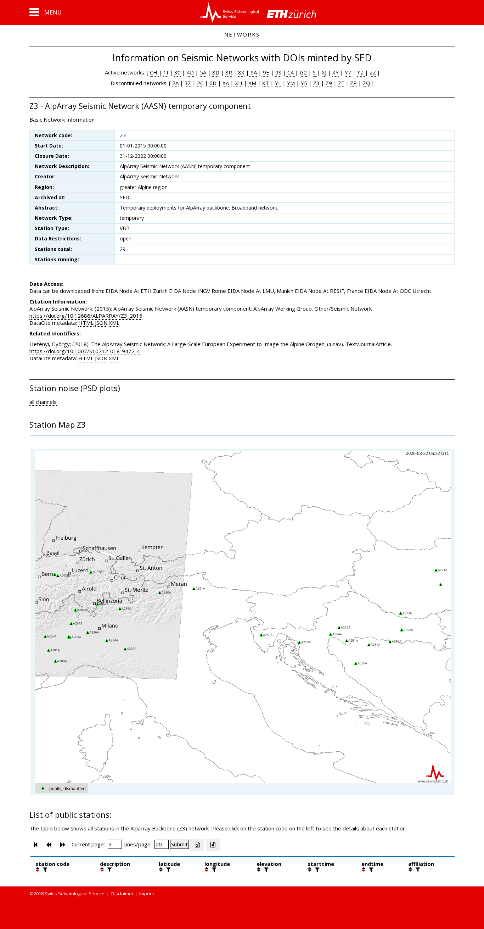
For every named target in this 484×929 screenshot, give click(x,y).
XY (335, 72)
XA (226, 83)
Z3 (316, 83)
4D (190, 72)
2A (175, 83)
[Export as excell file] (197, 845)
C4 (290, 72)
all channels (43, 401)
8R (228, 72)
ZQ (366, 83)
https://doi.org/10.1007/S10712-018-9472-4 (84, 351)
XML (114, 322)
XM (252, 83)
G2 (303, 72)
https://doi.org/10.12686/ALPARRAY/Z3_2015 (85, 315)
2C (200, 83)
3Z (188, 83)
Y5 (304, 83)
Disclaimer (122, 893)
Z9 (329, 83)
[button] (45, 12)
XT (265, 83)
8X (241, 72)
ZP (353, 83)
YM (291, 83)
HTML (86, 322)
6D (212, 83)
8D (215, 72)
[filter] (44, 869)
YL (278, 83)
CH (154, 72)
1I (165, 72)
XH (237, 83)
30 (177, 72)
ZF (341, 83)
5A (203, 72)
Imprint (146, 893)
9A (253, 72)
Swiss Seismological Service (75, 893)
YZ (361, 72)
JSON (101, 322)
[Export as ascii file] (213, 845)
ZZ (373, 72)
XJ (324, 72)
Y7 (348, 72)
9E (265, 72)
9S (278, 72)
